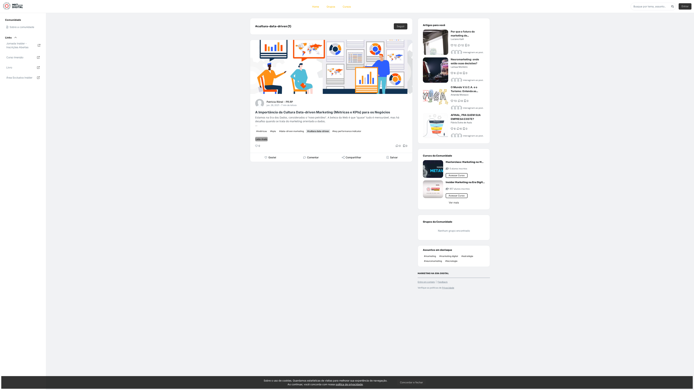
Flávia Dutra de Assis (461, 122)
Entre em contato (426, 282)
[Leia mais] (435, 42)
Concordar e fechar (411, 382)
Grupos (331, 6)
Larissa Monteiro (459, 67)
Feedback (443, 282)
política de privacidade (349, 384)
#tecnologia (451, 261)
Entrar (685, 6)
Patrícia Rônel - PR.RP (280, 101)
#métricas (261, 131)
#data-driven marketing (291, 131)
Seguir (400, 26)
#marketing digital (448, 256)
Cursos (347, 6)
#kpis (273, 131)
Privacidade (448, 287)
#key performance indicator (346, 131)
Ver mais (454, 202)
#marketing (430, 256)
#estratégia (467, 256)
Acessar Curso (457, 175)
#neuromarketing (433, 261)
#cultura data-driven (318, 131)
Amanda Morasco (459, 94)
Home (315, 6)
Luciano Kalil (457, 39)
